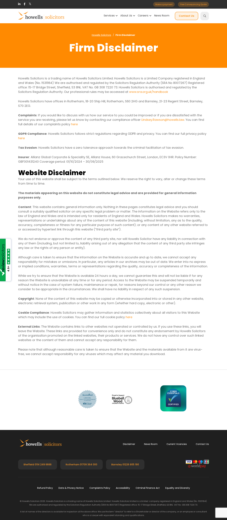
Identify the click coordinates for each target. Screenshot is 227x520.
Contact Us (186, 16)
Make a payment (163, 4)
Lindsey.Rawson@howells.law (162, 120)
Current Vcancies (177, 444)
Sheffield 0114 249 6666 (37, 464)
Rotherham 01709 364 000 (81, 464)
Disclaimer (129, 444)
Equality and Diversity (177, 488)
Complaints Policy (99, 488)
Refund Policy (45, 488)
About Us (126, 15)
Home (101, 35)
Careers (143, 15)
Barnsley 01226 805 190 (125, 464)
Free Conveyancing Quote (193, 4)
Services (109, 15)
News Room (161, 15)
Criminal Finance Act (148, 488)
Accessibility (123, 488)
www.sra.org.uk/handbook (148, 92)
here (74, 124)
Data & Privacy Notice (71, 488)
